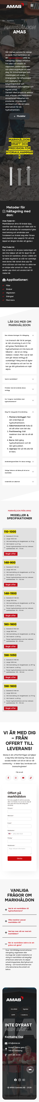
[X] (19, 1080)
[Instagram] (23, 1080)
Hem (3, 21)
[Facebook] (15, 1080)
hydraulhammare (15, 58)
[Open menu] (32, 5)
